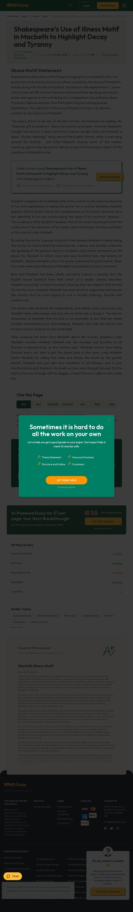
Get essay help (67, 480)
